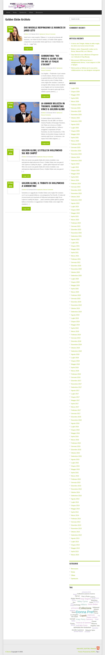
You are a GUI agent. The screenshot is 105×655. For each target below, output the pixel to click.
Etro (74, 602)
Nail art (77, 596)
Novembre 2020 (76, 269)
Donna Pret (85, 612)
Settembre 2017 (76, 387)
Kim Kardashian (86, 627)
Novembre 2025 (76, 114)
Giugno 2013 (75, 545)
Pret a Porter (86, 596)
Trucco (97, 598)
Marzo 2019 (75, 331)
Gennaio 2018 (75, 377)
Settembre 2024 (76, 160)
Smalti (72, 605)
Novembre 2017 (76, 384)
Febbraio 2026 (76, 105)
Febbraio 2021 (76, 259)
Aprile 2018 (75, 367)
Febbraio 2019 (76, 334)
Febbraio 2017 (76, 410)
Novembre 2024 (76, 154)
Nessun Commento (50, 34)
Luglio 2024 (75, 167)
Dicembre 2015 (76, 449)
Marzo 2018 (75, 371)
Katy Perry (81, 619)
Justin (91, 602)
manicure (91, 615)
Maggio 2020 (75, 285)
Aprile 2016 (75, 436)
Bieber (96, 611)
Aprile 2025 (75, 137)
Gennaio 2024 (75, 187)
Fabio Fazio (82, 625)
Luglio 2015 (75, 463)
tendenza (72, 610)
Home (8, 12)
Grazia (72, 623)
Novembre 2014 (76, 489)
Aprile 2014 (75, 512)
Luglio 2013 (75, 541)
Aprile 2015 (75, 472)
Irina (77, 625)
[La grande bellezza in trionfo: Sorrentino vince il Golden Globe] (23, 112)
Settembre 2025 (76, 121)
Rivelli (75, 594)
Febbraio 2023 (76, 223)
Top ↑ (98, 652)
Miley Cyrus (82, 601)
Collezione (85, 608)
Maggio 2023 (75, 213)
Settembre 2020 (76, 275)
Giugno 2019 (75, 321)
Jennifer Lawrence (78, 630)
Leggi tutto (28, 48)
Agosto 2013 (75, 538)
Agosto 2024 (75, 164)
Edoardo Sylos (90, 630)
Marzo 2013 (75, 555)
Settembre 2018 (76, 351)
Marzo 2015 (75, 476)
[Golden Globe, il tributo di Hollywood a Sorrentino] (13, 188)
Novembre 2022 (76, 233)
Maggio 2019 (75, 325)
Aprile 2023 (75, 216)
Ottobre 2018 (75, 348)
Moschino (94, 600)
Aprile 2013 (75, 551)
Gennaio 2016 (75, 446)
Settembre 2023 (76, 200)
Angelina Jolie (95, 625)
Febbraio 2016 (76, 443)
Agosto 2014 (75, 499)
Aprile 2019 (75, 328)
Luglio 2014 (75, 502)
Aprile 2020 (75, 288)
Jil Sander (87, 631)
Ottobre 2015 (75, 453)
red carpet (74, 616)
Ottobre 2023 (75, 196)
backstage (77, 605)
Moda (15, 12)
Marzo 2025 (75, 141)
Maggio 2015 (75, 469)
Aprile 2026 (75, 98)
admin (26, 34)
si (75, 600)
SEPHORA (77, 627)
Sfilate (31, 12)
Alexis (97, 596)
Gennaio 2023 (75, 226)
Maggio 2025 (75, 134)
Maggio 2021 (75, 249)
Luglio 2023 (75, 206)
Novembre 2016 (76, 420)
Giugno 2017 (75, 397)
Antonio (96, 609)
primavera (75, 608)
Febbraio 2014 (76, 518)
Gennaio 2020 (75, 298)
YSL (99, 615)
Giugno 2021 (75, 246)
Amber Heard (75, 598)
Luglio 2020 (75, 279)
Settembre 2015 (76, 456)
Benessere (39, 12)
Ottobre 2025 (75, 118)
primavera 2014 (86, 592)
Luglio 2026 (75, 88)
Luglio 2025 (75, 128)
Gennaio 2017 (75, 413)
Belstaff (73, 625)
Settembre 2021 (76, 236)
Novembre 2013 (76, 528)
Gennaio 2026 (75, 108)
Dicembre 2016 (76, 417)
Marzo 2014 (75, 515)
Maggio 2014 (75, 509)
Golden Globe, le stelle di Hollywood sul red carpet (42, 152)
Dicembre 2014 (76, 486)
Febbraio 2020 (76, 295)
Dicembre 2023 (76, 190)
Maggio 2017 (75, 400)
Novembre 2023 (76, 193)
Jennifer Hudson (78, 631)
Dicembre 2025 (76, 111)
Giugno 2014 (75, 505)
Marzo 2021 (75, 256)
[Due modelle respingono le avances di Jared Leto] (14, 33)
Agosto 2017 (75, 390)
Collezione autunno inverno (86, 594)
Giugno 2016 (75, 430)
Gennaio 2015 (75, 482)
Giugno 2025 (75, 131)
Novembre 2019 (76, 305)
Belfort (73, 621)
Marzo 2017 (75, 407)
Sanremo (89, 619)
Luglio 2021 (75, 242)
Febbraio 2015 (76, 479)
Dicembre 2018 (76, 341)
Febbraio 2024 (76, 183)
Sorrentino (95, 628)
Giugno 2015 (75, 466)
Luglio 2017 (75, 394)
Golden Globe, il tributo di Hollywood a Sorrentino (43, 184)
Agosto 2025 (75, 124)
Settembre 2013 (76, 535)
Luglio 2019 (75, 318)
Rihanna (94, 623)
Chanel (94, 621)
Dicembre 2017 (76, 380)
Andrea (92, 597)
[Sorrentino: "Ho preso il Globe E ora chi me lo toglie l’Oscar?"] (23, 64)
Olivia (73, 600)
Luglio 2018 (75, 357)
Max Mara (96, 602)
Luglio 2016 (75, 426)
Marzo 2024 (75, 180)
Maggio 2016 (75, 433)
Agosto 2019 (75, 315)
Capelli (83, 615)
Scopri (97, 619)
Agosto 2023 (75, 203)
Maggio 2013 (75, 548)
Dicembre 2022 (76, 229)
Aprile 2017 (75, 403)
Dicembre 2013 (76, 525)
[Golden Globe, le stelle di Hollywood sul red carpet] (13, 155)
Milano (84, 604)
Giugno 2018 (75, 361)
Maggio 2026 (75, 95)
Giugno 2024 (75, 170)
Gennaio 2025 (75, 147)
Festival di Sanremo (83, 623)
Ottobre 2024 (75, 157)
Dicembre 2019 (76, 302)
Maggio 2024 (75, 174)
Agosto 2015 (75, 459)
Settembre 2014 (76, 495)
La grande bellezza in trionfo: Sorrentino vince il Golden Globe (53, 106)
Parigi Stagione (85, 599)
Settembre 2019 (76, 311)
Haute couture (92, 617)
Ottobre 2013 (75, 532)
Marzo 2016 (75, 440)
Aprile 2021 (75, 252)
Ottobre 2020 (75, 272)
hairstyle (72, 619)
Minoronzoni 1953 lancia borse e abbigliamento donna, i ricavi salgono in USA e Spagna (85, 62)
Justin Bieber (93, 604)
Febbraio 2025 (76, 144)
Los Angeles (74, 615)
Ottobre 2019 (75, 308)
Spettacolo (22, 12)
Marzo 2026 (75, 101)
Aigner (78, 603)
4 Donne (20, 6)
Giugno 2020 (75, 282)
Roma (96, 613)
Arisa (72, 604)
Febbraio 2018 (76, 374)
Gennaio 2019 (75, 338)
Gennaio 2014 (75, 522)
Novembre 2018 (76, 344)
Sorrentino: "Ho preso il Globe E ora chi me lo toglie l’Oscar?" (51, 60)
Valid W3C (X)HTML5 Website (86, 648)
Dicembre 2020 (76, 265)
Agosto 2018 (75, 354)
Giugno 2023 (75, 210)
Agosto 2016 (75, 423)
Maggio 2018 (75, 364)
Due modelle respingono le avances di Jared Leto (44, 29)
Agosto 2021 (75, 239)
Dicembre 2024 (76, 151)
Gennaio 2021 (75, 262)
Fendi (93, 598)
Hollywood (96, 607)
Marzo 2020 (75, 292)
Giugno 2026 (75, 91)
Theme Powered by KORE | (87, 652)
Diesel (74, 612)
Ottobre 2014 (75, 492)
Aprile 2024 (75, 177)
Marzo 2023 (75, 219)
